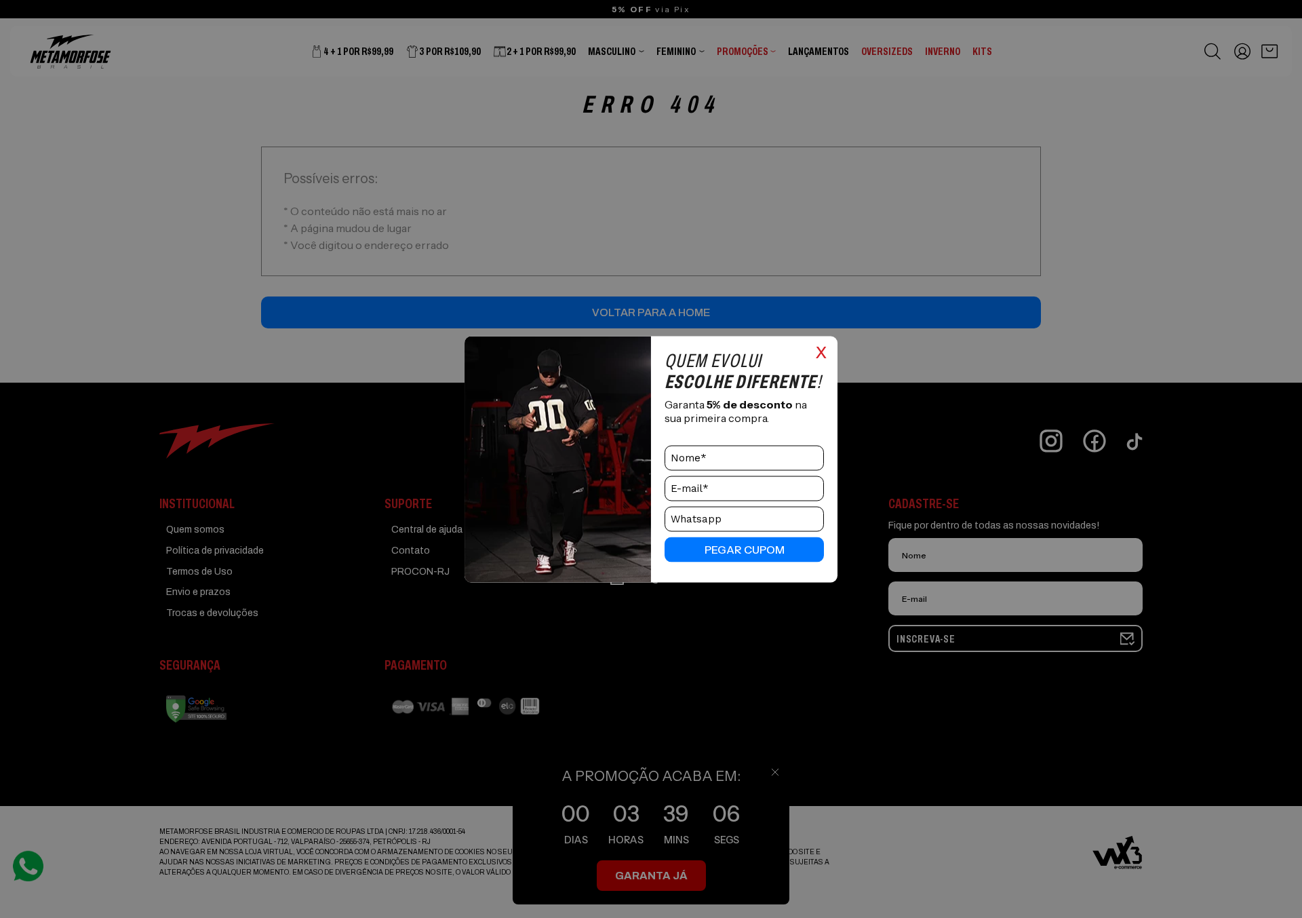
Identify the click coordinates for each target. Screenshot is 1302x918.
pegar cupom (745, 549)
